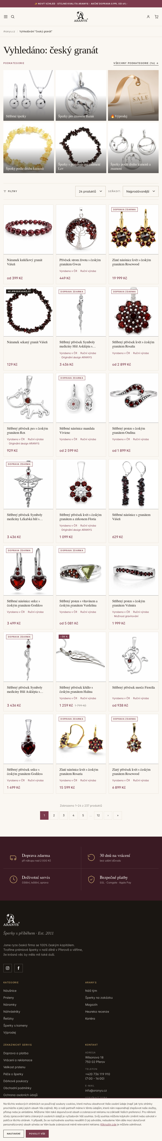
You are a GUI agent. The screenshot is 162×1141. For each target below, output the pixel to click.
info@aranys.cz (96, 1090)
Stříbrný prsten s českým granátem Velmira (128, 603)
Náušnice (9, 990)
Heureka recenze (97, 1011)
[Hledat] (13, 17)
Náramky (9, 1004)
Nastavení (13, 1133)
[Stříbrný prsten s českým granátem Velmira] (133, 570)
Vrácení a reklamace (17, 1060)
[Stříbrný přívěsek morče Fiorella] (133, 657)
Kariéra (90, 1018)
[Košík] (156, 17)
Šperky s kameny (15, 1025)
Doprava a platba (15, 1053)
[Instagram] (7, 968)
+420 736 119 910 (97, 1074)
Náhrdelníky (11, 1011)
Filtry (12, 191)
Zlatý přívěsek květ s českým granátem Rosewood (131, 771)
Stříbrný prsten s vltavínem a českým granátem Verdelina (78, 603)
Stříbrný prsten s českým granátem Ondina (128, 430)
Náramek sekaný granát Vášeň (27, 342)
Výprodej (9, 1032)
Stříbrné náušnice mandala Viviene (76, 430)
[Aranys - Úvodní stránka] (81, 17)
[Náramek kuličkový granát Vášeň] (28, 229)
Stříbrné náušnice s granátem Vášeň (131, 517)
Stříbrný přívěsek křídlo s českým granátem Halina (76, 689)
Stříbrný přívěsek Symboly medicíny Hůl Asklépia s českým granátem (77, 344)
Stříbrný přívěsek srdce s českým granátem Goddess (25, 771)
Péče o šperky (13, 1074)
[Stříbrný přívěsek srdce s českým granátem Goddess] (28, 739)
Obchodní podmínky (17, 1088)
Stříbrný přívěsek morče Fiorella (133, 687)
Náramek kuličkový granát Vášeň (24, 262)
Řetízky (8, 1018)
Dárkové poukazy (15, 1081)
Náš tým (91, 990)
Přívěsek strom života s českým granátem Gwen (80, 262)
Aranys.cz (9, 31)
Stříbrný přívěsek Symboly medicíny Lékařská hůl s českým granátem (24, 517)
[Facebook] (18, 968)
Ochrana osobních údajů (20, 1095)
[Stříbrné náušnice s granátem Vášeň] (133, 484)
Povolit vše (37, 1133)
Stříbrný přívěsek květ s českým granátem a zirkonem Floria (80, 517)
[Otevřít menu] (5, 16)
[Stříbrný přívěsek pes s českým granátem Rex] (28, 398)
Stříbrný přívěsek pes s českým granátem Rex (27, 430)
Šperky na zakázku (99, 997)
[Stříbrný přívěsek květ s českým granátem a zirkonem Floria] (81, 484)
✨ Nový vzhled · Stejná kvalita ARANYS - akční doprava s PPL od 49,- (81, 3)
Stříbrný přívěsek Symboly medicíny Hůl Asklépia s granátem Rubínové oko (24, 689)
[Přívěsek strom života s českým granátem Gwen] (81, 229)
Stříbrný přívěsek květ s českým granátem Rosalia (133, 344)
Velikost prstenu (14, 1067)
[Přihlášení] (148, 17)
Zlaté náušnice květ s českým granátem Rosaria (78, 771)
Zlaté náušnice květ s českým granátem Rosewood (131, 262)
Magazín (91, 1004)
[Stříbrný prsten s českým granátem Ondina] (133, 398)
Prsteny (8, 997)
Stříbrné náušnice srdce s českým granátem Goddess (25, 603)
